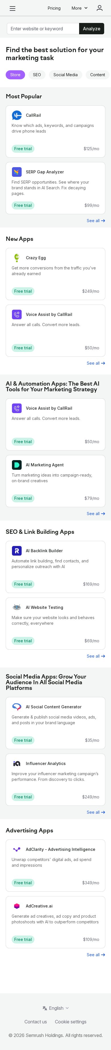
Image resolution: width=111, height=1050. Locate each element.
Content (97, 74)
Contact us (35, 1022)
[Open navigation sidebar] (12, 8)
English (56, 1008)
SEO (37, 74)
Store (15, 74)
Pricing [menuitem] (54, 8)
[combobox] (43, 28)
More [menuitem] (77, 8)
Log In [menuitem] (99, 7)
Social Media (66, 74)
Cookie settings (71, 1022)
